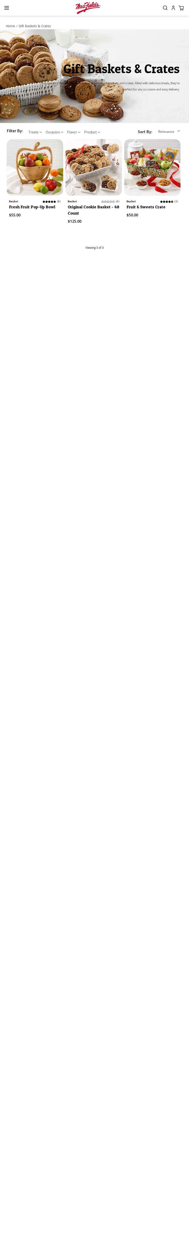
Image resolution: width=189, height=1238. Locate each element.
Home (10, 26)
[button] (7, 8)
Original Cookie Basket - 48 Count (93, 209)
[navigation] (56, 131)
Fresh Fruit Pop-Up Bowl (32, 206)
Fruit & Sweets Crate (146, 206)
